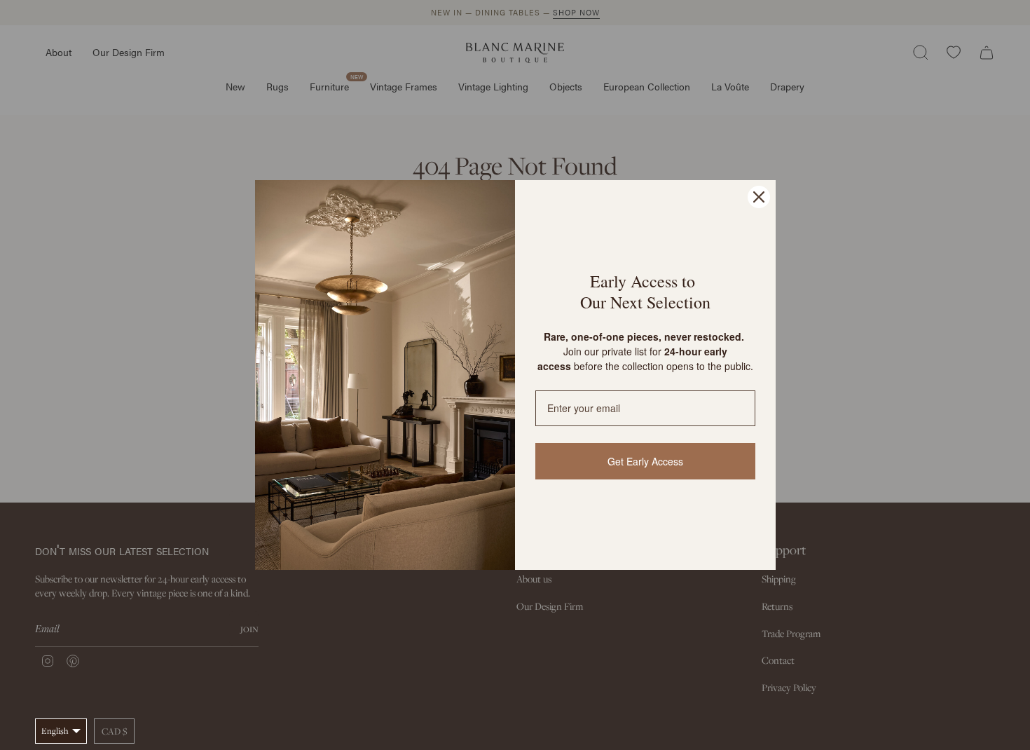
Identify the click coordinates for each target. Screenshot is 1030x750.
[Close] (759, 197)
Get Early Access (645, 461)
